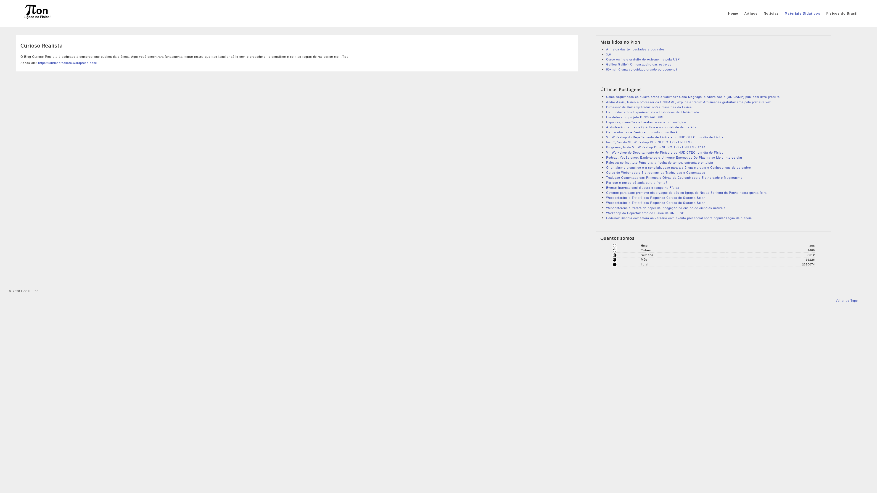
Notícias (771, 13)
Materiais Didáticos (802, 13)
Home (733, 13)
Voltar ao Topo (847, 300)
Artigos (751, 13)
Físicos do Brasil (842, 13)
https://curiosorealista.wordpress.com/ (67, 62)
